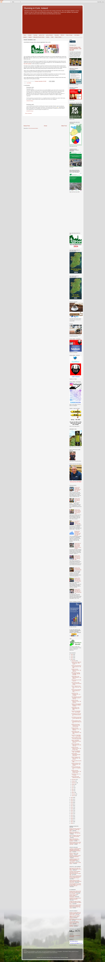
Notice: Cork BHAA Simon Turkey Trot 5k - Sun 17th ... (76, 741)
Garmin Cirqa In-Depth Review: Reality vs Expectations (74, 895)
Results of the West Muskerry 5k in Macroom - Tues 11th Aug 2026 (77, 557)
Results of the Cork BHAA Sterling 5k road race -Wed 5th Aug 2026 (77, 533)
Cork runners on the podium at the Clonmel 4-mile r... (76, 683)
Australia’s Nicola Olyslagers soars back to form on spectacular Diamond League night (75, 873)
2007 (72, 821)
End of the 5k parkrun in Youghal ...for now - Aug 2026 (77, 522)
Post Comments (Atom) (33, 128)
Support (30, 37)
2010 (72, 816)
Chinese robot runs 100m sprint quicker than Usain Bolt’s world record (75, 881)
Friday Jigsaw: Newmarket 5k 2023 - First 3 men (76, 754)
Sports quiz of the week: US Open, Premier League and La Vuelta (75, 869)
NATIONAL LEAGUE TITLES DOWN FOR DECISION (75, 856)
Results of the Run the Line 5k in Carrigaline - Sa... (76, 767)
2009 (72, 818)
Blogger (66, 957)
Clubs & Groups (69, 35)
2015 (72, 808)
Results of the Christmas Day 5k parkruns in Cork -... (76, 690)
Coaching (35, 35)
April (73, 790)
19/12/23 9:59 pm (29, 100)
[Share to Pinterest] (54, 81)
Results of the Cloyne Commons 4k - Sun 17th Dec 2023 (76, 725)
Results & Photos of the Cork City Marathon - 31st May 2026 (75, 48)
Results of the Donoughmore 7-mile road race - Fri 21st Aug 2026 (77, 591)
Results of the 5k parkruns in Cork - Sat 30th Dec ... (76, 670)
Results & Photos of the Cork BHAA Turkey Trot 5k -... (76, 721)
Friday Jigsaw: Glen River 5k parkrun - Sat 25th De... (76, 677)
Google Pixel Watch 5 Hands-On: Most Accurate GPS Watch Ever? (75, 902)
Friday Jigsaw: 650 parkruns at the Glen (76, 777)
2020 (72, 800)
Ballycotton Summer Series (38, 37)
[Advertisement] (52, 23)
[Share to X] (51, 81)
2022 (72, 797)
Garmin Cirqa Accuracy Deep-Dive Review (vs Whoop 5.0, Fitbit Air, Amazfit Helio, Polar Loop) (75, 906)
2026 (72, 654)
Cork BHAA (29, 82)
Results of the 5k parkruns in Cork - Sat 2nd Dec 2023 (76, 771)
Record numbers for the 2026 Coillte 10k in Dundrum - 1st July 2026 (75, 843)
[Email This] (49, 81)
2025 (72, 656)
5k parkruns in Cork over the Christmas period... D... (76, 714)
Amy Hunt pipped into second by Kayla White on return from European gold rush (75, 884)
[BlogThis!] (50, 81)
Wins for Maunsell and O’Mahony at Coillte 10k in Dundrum (75, 840)
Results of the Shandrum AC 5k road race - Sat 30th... (76, 666)
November (74, 779)
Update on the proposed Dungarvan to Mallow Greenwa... (76, 705)
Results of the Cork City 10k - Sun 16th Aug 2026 (77, 500)
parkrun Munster (49, 35)
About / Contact (58, 37)
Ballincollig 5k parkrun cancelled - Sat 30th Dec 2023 (76, 673)
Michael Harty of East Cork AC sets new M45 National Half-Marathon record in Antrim (77, 546)
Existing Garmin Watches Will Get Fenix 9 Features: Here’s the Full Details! (75, 892)
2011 (72, 815)
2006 (72, 823)
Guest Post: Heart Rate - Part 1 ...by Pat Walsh (76, 736)
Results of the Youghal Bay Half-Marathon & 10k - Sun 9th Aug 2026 (77, 489)
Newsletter (57, 35)
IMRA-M (62, 35)
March (73, 792)
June (73, 787)
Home (25, 35)
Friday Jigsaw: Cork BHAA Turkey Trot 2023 (75, 708)
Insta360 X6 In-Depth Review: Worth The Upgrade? (75, 899)
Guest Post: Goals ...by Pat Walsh (76, 774)
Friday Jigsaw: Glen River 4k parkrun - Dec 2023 (76, 732)
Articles (47, 37)
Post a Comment (28, 113)
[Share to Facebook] (53, 81)
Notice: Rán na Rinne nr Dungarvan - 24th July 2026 (75, 833)
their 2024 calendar (27, 63)
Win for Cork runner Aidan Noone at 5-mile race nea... (76, 744)
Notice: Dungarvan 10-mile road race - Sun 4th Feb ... (76, 758)
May (73, 789)
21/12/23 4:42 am (29, 111)
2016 (72, 807)
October (73, 781)
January (73, 795)
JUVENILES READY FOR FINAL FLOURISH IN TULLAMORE (74, 860)
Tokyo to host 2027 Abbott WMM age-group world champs (75, 916)
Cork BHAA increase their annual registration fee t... (76, 718)
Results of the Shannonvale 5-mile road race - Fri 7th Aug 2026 (77, 580)
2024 (72, 657)
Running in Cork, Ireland (36, 8)
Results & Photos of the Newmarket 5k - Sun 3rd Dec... (76, 764)
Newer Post (27, 125)
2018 (72, 804)
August (73, 784)
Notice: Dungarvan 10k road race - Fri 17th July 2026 (75, 836)
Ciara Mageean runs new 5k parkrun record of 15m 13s (76, 697)
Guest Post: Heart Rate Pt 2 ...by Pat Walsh (76, 712)
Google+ (1, 0)
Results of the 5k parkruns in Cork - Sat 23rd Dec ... (76, 701)
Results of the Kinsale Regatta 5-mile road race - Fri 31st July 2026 (77, 511)
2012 (72, 813)
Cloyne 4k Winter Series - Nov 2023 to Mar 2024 (76, 738)
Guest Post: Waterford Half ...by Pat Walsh (76, 751)
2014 (72, 810)
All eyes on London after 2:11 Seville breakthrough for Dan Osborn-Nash (75, 913)
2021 (72, 799)
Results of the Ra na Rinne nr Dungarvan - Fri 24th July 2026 (75, 829)
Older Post (64, 125)
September (74, 782)
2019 (72, 802)
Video (52, 37)
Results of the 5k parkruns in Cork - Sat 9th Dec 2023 (76, 748)
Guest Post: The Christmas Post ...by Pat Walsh (76, 694)
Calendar (29, 35)
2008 (72, 820)
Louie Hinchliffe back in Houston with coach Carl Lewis (74, 922)
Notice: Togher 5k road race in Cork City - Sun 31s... (76, 687)
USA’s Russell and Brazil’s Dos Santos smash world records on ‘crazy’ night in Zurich (75, 876)
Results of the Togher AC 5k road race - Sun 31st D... (76, 663)
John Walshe (76, 35)
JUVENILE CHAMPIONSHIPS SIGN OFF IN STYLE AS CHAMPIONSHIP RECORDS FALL (75, 850)
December (74, 660)
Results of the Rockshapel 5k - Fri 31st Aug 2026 (77, 568)
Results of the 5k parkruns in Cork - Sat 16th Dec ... (76, 729)
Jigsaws (25, 37)
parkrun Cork (41, 35)
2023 (72, 659)
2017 (72, 805)
